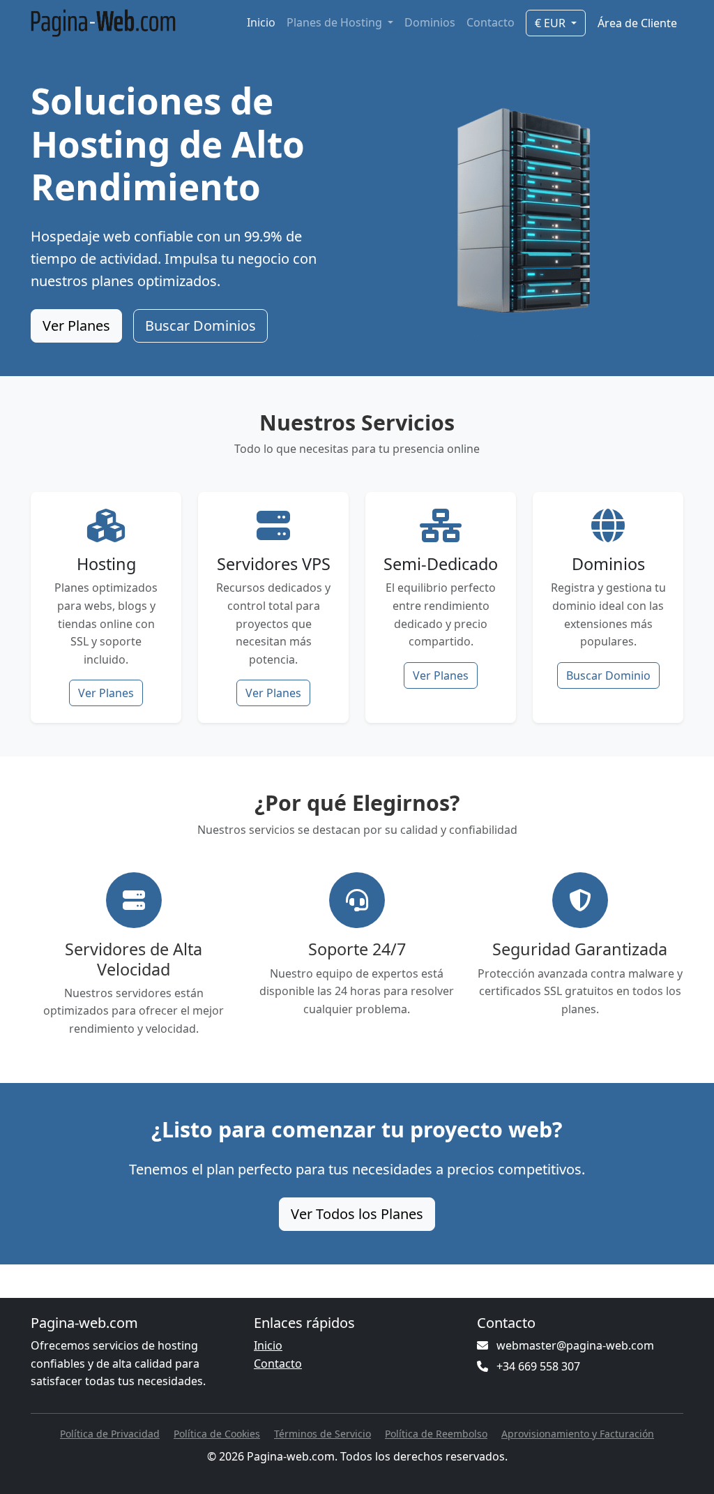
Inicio (261, 22)
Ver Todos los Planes (357, 1213)
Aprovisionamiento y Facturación (577, 1433)
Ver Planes (76, 325)
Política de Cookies (217, 1433)
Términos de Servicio (322, 1433)
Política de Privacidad (110, 1433)
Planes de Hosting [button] (336, 22)
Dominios (429, 22)
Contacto (490, 22)
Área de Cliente (637, 23)
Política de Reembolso (436, 1433)
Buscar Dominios (200, 325)
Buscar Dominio (608, 675)
